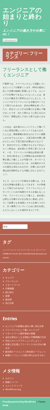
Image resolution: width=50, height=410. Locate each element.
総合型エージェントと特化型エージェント (25, 351)
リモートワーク (41, 250)
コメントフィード (13, 385)
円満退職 (6, 254)
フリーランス (21, 250)
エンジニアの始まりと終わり (22, 16)
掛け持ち (15, 254)
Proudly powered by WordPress (19, 401)
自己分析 (9, 303)
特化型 (33, 254)
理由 (37, 254)
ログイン (9, 378)
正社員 (24, 254)
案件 (20, 254)
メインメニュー (10, 40)
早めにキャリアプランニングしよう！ (23, 340)
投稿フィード (11, 382)
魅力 (7, 258)
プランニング (30, 250)
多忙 (10, 254)
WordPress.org (13, 389)
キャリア (13, 250)
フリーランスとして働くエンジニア (24, 72)
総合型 (41, 254)
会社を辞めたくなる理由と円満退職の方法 (25, 337)
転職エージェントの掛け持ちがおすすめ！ (25, 355)
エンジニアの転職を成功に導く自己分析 (24, 326)
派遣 (28, 254)
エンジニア (6, 250)
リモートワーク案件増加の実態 (20, 333)
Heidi (5, 405)
